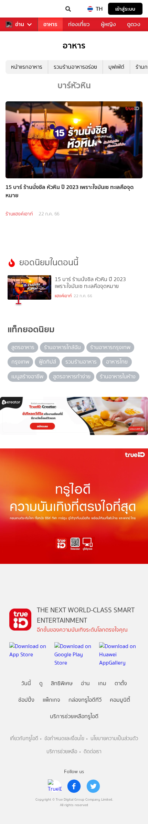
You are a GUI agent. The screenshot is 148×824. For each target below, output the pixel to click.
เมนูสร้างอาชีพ (27, 376)
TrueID (19, 9)
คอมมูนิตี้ (120, 700)
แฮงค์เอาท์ (63, 296)
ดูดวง (133, 24)
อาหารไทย (117, 362)
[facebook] (74, 786)
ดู (41, 683)
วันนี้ (26, 683)
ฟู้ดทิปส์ (47, 362)
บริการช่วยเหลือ (61, 751)
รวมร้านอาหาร (81, 362)
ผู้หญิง (108, 24)
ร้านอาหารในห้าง (118, 376)
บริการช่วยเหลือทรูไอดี (74, 716)
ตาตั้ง (121, 683)
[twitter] (93, 786)
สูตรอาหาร (22, 347)
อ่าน (19, 24)
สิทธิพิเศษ (62, 683)
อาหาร (50, 24)
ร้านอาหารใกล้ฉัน (62, 347)
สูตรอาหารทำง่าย (72, 376)
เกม (102, 683)
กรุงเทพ (20, 362)
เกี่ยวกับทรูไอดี (24, 738)
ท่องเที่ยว (79, 24)
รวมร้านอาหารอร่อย (75, 67)
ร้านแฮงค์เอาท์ (19, 214)
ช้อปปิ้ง (26, 700)
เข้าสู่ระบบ (125, 9)
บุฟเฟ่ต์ (116, 67)
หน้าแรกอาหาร (26, 67)
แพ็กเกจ (51, 700)
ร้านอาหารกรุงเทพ (110, 347)
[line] (55, 786)
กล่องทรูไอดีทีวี (85, 700)
